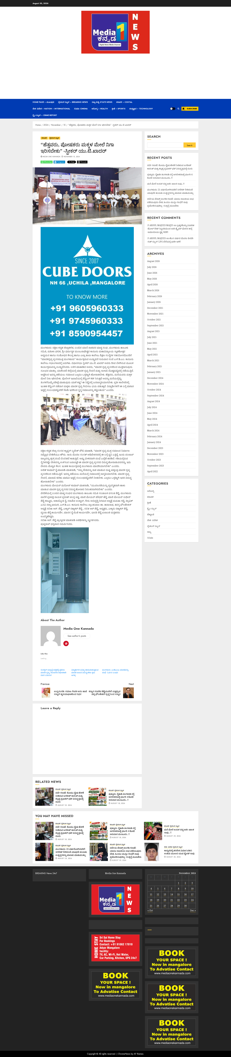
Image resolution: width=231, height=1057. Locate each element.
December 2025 (155, 307)
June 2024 (152, 413)
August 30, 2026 (65, 805)
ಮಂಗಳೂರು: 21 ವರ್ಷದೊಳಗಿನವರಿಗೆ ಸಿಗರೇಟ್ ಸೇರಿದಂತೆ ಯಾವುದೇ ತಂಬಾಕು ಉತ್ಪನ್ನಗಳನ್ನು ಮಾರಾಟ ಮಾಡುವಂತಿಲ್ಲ (170, 191)
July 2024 (152, 407)
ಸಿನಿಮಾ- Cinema (81, 108)
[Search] (178, 108)
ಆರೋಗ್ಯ (150, 491)
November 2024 (155, 383)
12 (158, 894)
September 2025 (155, 325)
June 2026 (152, 272)
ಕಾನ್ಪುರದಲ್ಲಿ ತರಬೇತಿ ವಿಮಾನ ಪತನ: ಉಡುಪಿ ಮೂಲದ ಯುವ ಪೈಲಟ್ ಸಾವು (179, 852)
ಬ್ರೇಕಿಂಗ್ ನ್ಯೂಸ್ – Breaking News (73, 102)
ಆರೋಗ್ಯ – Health (100, 108)
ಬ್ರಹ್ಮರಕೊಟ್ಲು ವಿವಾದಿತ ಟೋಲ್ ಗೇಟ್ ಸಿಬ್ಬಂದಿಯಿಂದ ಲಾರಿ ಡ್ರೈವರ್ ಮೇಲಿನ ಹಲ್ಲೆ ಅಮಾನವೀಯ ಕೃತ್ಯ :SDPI (171, 229)
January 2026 (154, 302)
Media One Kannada (51, 157)
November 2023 (155, 454)
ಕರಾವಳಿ (44, 138)
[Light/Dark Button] (172, 108)
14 (171, 894)
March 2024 (153, 430)
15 (178, 894)
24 (192, 899)
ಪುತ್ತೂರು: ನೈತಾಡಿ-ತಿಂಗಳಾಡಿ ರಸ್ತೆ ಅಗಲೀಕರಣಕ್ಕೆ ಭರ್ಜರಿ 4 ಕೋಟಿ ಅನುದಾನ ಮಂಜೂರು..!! (121, 796)
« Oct (150, 910)
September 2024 (155, 395)
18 (151, 899)
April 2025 (152, 354)
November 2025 (155, 313)
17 (192, 894)
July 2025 (152, 337)
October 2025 (154, 319)
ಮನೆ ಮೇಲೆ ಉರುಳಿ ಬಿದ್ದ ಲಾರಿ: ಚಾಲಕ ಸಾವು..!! (165, 183)
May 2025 (152, 348)
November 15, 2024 (72, 157)
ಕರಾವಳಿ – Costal (124, 102)
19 (158, 899)
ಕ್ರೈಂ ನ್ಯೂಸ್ (151, 508)
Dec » (193, 910)
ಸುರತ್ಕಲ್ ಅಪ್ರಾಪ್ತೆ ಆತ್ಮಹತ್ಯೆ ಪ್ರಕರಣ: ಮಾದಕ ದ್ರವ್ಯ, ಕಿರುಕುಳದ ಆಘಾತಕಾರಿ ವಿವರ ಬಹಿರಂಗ (53, 672)
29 (178, 905)
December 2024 (155, 378)
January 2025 (154, 372)
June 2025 (152, 342)
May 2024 (152, 418)
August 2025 (153, 331)
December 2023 (155, 448)
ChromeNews (124, 1053)
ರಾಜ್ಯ (149, 531)
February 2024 (154, 436)
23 (185, 899)
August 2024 (153, 401)
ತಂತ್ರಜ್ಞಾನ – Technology (141, 108)
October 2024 (154, 389)
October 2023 (154, 459)
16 (185, 894)
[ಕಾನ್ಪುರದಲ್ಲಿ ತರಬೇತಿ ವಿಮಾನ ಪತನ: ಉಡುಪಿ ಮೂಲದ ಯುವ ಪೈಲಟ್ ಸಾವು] (153, 852)
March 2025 (153, 360)
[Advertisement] (115, 76)
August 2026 (153, 261)
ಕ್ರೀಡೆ (149, 502)
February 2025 (154, 366)
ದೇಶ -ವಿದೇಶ (152, 520)
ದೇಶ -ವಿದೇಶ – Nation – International (51, 108)
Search (154, 136)
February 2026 (154, 296)
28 (171, 905)
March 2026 (153, 290)
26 (158, 905)
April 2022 (152, 471)
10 (192, 888)
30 (185, 905)
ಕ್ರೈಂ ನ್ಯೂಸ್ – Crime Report (45, 115)
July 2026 (152, 267)
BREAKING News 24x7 (46, 873)
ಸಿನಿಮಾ (150, 537)
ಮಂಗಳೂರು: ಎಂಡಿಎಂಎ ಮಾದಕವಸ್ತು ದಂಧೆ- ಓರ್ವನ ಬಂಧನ (115, 671)
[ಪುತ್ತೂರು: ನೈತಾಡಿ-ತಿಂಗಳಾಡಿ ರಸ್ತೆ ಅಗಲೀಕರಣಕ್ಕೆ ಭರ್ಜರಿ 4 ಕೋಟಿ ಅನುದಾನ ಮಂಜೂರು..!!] (97, 797)
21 (171, 899)
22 (178, 899)
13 (165, 894)
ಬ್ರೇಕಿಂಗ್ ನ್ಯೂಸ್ (54, 138)
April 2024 (152, 424)
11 (151, 894)
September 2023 (155, 465)
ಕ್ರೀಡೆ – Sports (118, 108)
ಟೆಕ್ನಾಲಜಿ (150, 514)
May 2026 (152, 278)
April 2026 (152, 284)
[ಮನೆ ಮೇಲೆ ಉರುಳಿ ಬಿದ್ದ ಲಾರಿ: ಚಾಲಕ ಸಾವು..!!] (153, 831)
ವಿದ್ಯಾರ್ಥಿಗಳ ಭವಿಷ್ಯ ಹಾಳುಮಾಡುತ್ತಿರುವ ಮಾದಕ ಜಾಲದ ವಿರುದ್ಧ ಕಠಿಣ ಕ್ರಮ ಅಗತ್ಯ (85, 672)
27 (165, 905)
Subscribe (192, 108)
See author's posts (77, 636)
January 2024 (154, 442)
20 (165, 899)
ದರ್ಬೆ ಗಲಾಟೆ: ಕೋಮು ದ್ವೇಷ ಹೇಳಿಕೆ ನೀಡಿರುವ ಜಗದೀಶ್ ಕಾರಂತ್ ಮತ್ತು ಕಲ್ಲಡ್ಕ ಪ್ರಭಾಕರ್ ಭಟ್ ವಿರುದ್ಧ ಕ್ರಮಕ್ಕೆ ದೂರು (69, 797)
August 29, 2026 (173, 836)
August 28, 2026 (173, 857)
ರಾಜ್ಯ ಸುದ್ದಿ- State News (102, 102)
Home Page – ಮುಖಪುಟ (43, 102)
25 (151, 905)
